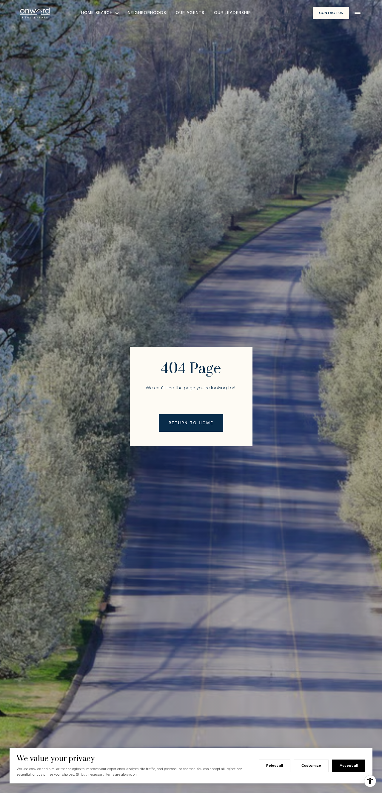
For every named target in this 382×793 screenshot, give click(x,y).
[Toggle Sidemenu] (357, 13)
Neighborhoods (147, 12)
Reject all (274, 765)
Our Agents (190, 12)
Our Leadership (232, 12)
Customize (311, 765)
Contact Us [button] (331, 13)
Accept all (349, 765)
